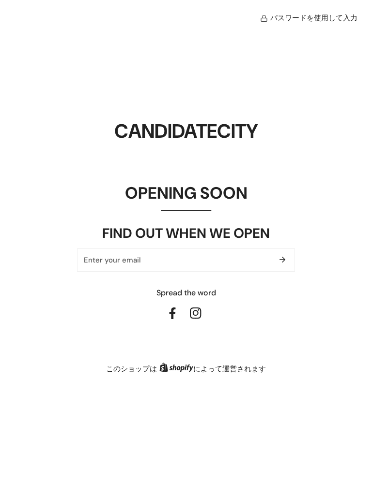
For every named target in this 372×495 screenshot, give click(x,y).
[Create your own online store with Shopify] (176, 369)
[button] (309, 18)
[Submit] (282, 259)
